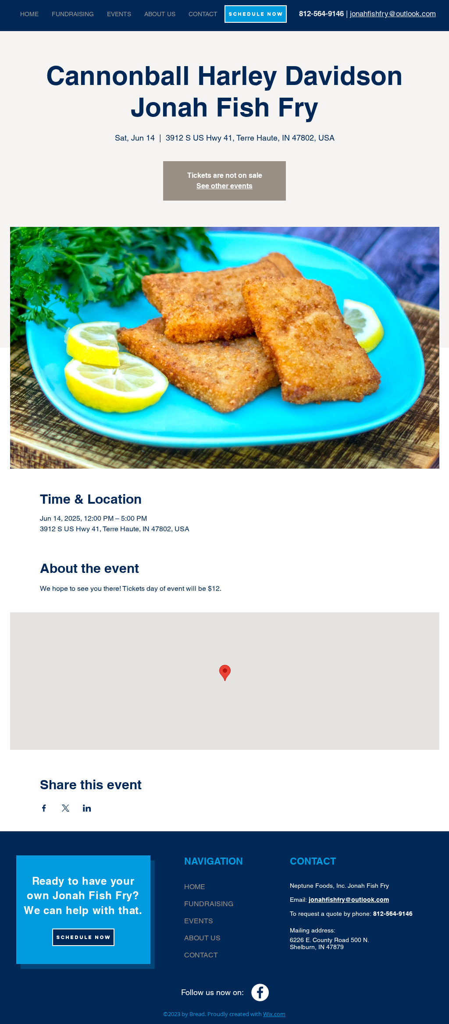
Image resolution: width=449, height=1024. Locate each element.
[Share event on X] (65, 808)
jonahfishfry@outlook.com (393, 13)
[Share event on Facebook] (44, 808)
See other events (224, 186)
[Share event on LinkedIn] (87, 808)
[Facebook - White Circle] (260, 992)
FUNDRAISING (208, 904)
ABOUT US (202, 938)
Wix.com (274, 1014)
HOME (194, 887)
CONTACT (201, 955)
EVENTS (198, 921)
